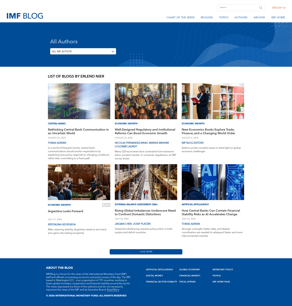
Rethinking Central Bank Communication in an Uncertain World (78, 132)
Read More (113, 290)
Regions (207, 18)
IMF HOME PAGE (221, 281)
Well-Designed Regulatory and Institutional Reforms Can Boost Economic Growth (145, 132)
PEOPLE (217, 275)
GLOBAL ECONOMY (189, 269)
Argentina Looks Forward (65, 211)
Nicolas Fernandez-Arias (131, 143)
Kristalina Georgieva (62, 224)
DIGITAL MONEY (154, 275)
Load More (146, 252)
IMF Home (278, 18)
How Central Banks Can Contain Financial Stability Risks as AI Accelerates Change (211, 213)
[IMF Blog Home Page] (25, 16)
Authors (241, 18)
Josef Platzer (142, 224)
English (277, 8)
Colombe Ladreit (126, 146)
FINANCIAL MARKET (189, 275)
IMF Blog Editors (193, 143)
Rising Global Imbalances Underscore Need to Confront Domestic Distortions (145, 213)
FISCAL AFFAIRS (187, 281)
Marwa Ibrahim (159, 143)
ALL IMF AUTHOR (62, 51)
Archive (259, 18)
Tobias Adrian (57, 143)
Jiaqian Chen (123, 224)
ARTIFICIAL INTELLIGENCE (159, 269)
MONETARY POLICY (223, 269)
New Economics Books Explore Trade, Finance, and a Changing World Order (208, 132)
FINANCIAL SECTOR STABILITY (161, 281)
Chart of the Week (181, 18)
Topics (223, 18)
